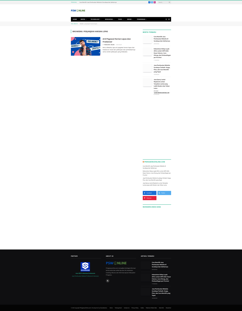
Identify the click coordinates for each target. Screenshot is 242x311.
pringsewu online (109, 44)
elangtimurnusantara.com (161, 92)
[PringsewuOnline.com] (78, 10)
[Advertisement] (136, 10)
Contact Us (126, 308)
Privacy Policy (134, 308)
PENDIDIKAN (141, 19)
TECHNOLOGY (95, 19)
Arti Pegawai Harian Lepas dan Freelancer (117, 40)
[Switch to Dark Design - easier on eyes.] (166, 19)
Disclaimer (168, 308)
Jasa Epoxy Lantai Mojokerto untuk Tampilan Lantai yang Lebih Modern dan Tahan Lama (162, 84)
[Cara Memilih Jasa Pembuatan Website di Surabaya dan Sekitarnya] (147, 39)
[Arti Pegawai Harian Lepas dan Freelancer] (85, 46)
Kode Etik (161, 308)
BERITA (83, 19)
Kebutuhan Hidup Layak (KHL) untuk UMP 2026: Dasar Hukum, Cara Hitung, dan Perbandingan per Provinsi (162, 53)
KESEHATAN (109, 19)
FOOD (120, 19)
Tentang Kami (118, 308)
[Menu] (169, 19)
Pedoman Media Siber (151, 308)
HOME (75, 19)
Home (81, 24)
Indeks (142, 308)
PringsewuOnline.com (154, 162)
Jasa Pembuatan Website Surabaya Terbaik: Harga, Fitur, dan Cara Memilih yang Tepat (162, 68)
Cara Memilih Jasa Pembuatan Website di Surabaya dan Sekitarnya (98, 2)
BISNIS (129, 19)
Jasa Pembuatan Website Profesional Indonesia (85, 276)
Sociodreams (103, 308)
